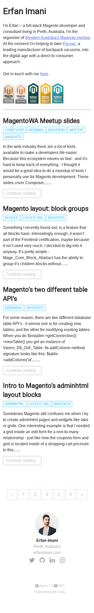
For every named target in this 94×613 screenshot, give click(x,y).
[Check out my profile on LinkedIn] (52, 560)
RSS (61, 586)
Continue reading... (22, 193)
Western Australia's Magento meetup (57, 37)
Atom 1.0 (45, 586)
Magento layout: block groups (45, 208)
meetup (76, 130)
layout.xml (33, 218)
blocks (11, 218)
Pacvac (69, 44)
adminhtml (14, 404)
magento (13, 137)
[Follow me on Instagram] (62, 560)
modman (36, 130)
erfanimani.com (47, 552)
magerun (56, 130)
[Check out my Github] (42, 560)
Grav (61, 592)
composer (14, 130)
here (44, 74)
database (13, 308)
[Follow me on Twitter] (32, 560)
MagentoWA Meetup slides (41, 121)
